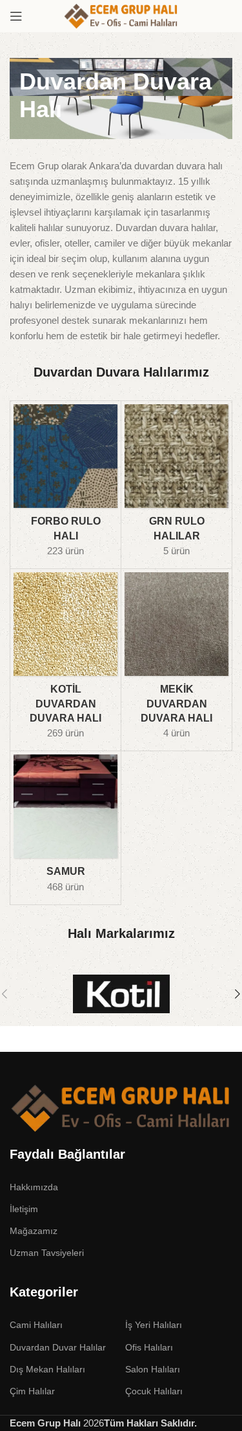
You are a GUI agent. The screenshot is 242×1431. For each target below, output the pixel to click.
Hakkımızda (34, 1187)
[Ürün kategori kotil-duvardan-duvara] (65, 659)
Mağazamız (33, 1231)
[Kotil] (121, 994)
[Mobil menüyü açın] (16, 16)
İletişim (24, 1209)
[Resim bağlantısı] (121, 1106)
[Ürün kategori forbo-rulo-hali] (65, 484)
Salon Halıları (152, 1369)
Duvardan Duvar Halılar (58, 1347)
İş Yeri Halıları (153, 1325)
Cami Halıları (36, 1325)
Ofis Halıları (149, 1347)
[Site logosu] (121, 15)
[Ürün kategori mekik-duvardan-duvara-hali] (176, 659)
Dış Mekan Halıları (47, 1369)
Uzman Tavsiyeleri (47, 1253)
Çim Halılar (32, 1391)
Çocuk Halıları (154, 1391)
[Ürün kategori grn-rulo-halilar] (176, 484)
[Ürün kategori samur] (65, 827)
